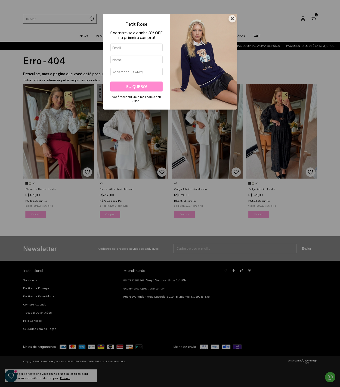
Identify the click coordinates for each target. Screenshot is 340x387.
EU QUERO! (136, 86)
